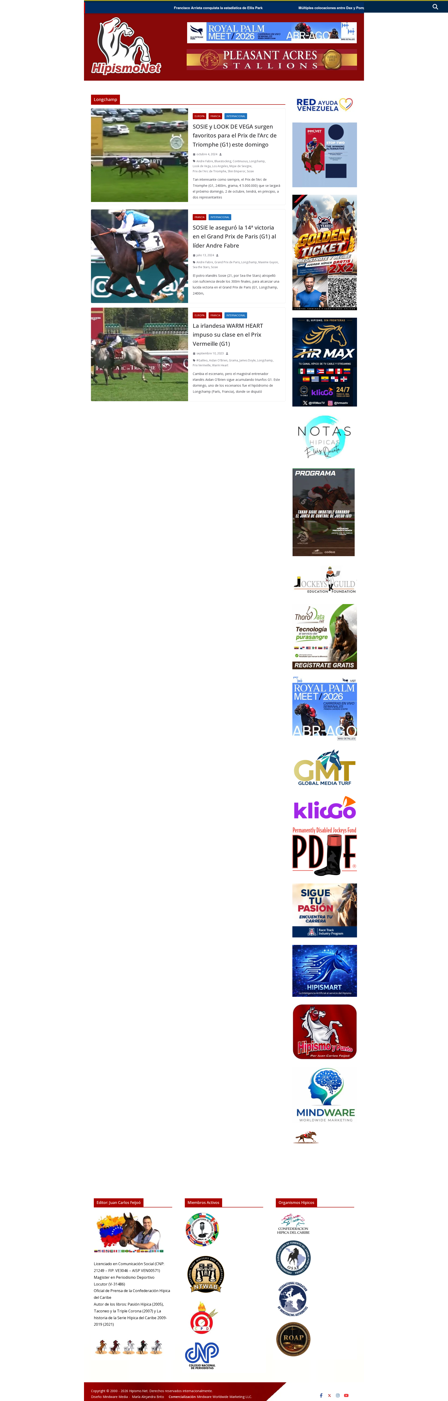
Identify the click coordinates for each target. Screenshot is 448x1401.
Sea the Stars (201, 267)
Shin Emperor (236, 171)
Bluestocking (222, 161)
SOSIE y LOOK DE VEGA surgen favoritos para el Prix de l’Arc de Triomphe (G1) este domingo (235, 135)
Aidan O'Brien (218, 360)
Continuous (240, 161)
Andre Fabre (204, 161)
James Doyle (247, 360)
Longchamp (257, 161)
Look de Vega (202, 166)
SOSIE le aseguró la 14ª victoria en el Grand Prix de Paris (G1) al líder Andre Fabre (234, 236)
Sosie (250, 171)
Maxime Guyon (268, 262)
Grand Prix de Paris (227, 262)
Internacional (235, 116)
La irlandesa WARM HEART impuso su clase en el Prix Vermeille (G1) (228, 334)
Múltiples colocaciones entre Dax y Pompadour (282, 7)
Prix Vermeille (202, 365)
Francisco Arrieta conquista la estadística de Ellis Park (163, 7)
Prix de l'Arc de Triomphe (209, 171)
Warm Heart (220, 365)
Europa (199, 116)
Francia (215, 116)
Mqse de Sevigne (240, 166)
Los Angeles (220, 166)
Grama (233, 360)
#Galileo (202, 360)
